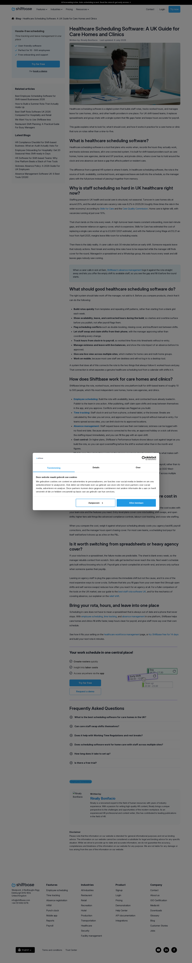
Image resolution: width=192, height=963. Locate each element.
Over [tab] (138, 467)
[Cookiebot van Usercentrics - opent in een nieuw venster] (144, 458)
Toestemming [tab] (53, 468)
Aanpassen (94, 503)
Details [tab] (96, 467)
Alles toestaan (136, 503)
